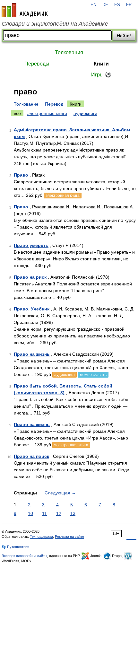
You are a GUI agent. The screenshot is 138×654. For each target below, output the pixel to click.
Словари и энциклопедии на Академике (55, 24)
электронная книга (63, 195)
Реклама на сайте (69, 536)
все (17, 113)
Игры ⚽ (101, 74)
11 (44, 513)
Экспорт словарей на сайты (24, 556)
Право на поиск (31, 456)
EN (93, 5)
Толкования (69, 52)
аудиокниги (85, 113)
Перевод (54, 104)
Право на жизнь (32, 354)
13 (72, 513)
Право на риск (30, 277)
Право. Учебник (31, 308)
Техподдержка (41, 536)
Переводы (36, 63)
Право (21, 175)
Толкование (26, 104)
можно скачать (93, 374)
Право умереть (31, 245)
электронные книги (47, 113)
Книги (101, 63)
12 (58, 513)
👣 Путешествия (15, 547)
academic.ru (25, 10)
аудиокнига (64, 374)
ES (117, 5)
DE (105, 5)
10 (30, 513)
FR (129, 5)
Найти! (124, 35)
